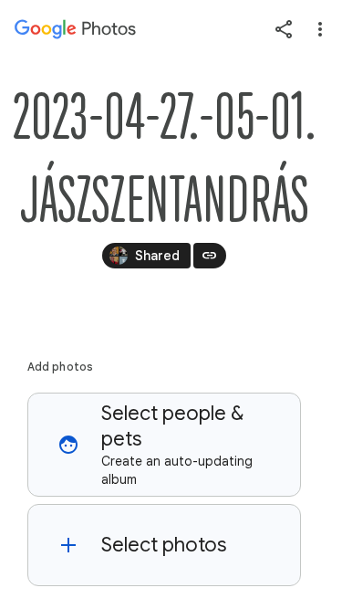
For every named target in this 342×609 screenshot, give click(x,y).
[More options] (320, 29)
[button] (164, 445)
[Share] (283, 29)
